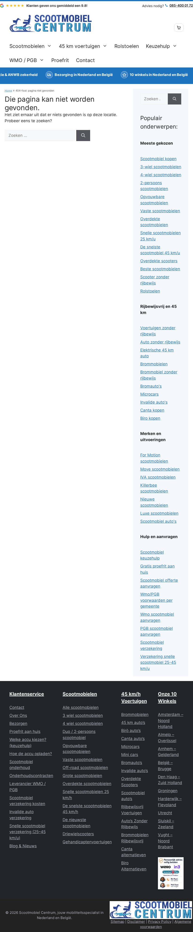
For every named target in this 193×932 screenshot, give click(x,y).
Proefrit (60, 60)
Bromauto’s (131, 762)
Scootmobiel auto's (158, 521)
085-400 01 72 (181, 5)
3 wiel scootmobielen (83, 715)
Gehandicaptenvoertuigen (87, 842)
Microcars (149, 394)
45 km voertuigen (79, 46)
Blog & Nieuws (23, 846)
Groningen (167, 790)
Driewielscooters (78, 834)
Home (8, 90)
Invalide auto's (154, 402)
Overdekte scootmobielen (87, 783)
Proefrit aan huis (24, 731)
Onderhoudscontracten (31, 775)
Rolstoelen (126, 46)
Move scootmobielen (160, 469)
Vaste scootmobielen (160, 211)
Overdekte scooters (158, 261)
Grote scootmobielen (82, 775)
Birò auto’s (131, 730)
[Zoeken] (83, 135)
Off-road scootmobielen (85, 767)
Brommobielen (154, 364)
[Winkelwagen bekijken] (179, 27)
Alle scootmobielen (81, 707)
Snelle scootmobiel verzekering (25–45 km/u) (27, 831)
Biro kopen (150, 418)
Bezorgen (18, 723)
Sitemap (117, 921)
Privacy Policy (159, 921)
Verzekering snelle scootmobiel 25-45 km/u (158, 662)
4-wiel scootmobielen (160, 174)
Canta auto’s (133, 738)
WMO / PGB (23, 60)
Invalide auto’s (134, 770)
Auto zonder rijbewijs (160, 342)
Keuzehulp (158, 46)
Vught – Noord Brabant (165, 840)
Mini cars (129, 754)
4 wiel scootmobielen (83, 723)
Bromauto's (151, 386)
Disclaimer (136, 921)
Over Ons (18, 715)
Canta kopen (152, 410)
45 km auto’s (133, 722)
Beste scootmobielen (160, 269)
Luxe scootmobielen (159, 513)
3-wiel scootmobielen (160, 166)
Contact (85, 60)
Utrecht (165, 813)
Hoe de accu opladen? (30, 753)
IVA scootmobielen (158, 477)
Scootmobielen (26, 46)
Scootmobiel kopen (158, 158)
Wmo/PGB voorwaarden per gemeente (156, 600)
